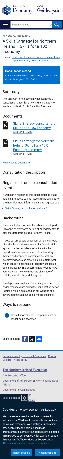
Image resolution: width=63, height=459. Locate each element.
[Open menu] (5, 24)
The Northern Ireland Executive (25, 370)
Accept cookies (47, 452)
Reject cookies (21, 452)
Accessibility (20, 360)
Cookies (7, 360)
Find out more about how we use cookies (26, 443)
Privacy (52, 356)
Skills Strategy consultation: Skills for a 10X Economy (34, 127)
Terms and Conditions (34, 356)
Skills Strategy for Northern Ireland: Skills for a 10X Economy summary (33, 147)
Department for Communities (19, 389)
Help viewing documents (17, 162)
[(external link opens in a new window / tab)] (25, 339)
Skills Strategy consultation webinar (26, 208)
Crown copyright (11, 356)
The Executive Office (14, 375)
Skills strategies (40, 60)
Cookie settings (12, 397)
